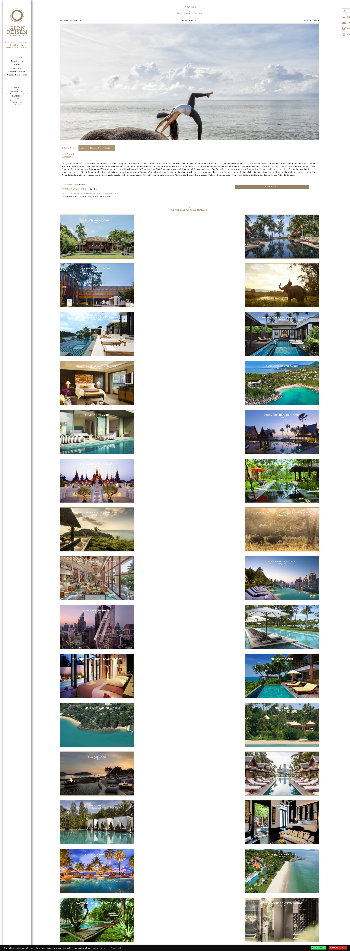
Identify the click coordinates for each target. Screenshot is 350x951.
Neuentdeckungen (17, 71)
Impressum (17, 102)
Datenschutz (17, 100)
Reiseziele (17, 58)
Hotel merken (310, 20)
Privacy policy (117, 948)
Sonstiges (107, 148)
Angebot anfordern (71, 20)
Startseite (17, 87)
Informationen (69, 148)
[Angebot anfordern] (344, 28)
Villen (17, 64)
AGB (17, 98)
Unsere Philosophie (17, 75)
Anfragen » (271, 187)
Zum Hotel (97, 233)
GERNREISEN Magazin (17, 94)
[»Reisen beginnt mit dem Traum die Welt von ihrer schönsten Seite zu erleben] (17, 22)
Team (17, 89)
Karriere (17, 96)
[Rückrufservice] (344, 33)
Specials (17, 68)
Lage (83, 148)
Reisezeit (94, 148)
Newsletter (17, 91)
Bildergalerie (189, 20)
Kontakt (17, 105)
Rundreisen (17, 61)
